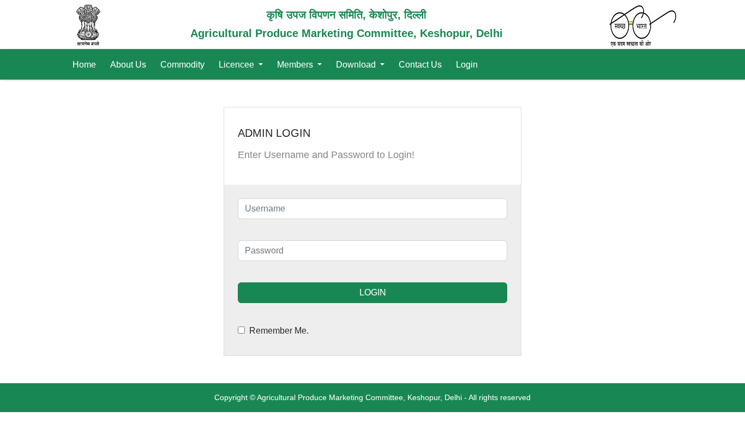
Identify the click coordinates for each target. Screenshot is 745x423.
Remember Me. (277, 330)
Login (467, 64)
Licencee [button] (237, 64)
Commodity (182, 64)
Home (84, 64)
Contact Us (420, 64)
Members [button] (296, 64)
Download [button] (357, 64)
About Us (128, 64)
